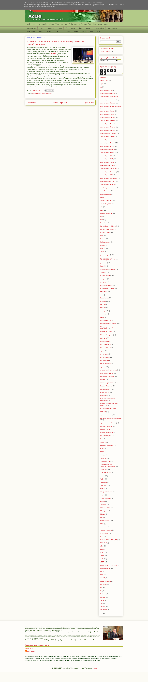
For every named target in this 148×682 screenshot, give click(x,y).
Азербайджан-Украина (107, 165)
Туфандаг (103, 482)
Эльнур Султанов (106, 530)
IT (101, 590)
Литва (102, 317)
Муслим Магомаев (106, 373)
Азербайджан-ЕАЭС (107, 114)
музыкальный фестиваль (108, 370)
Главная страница (60, 103)
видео (88, 28)
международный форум (108, 323)
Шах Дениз (104, 511)
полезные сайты (99, 28)
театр (102, 455)
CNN (101, 575)
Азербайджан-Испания (107, 127)
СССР (102, 451)
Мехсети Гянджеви (106, 335)
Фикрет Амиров (105, 498)
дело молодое (105, 255)
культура (48, 93)
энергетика (104, 533)
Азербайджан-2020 (106, 90)
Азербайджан (31, 28)
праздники (51, 28)
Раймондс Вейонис (106, 432)
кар (101, 295)
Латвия (42, 28)
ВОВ (101, 235)
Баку (101, 210)
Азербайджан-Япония (107, 184)
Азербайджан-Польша (107, 149)
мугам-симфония (106, 363)
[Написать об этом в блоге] (47, 91)
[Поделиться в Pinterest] (53, 91)
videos (84, 31)
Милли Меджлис (105, 341)
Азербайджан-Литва (107, 146)
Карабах (103, 301)
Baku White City (105, 568)
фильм (102, 501)
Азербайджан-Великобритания (110, 106)
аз (101, 87)
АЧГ (101, 207)
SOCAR (102, 597)
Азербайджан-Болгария (108, 103)
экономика (103, 527)
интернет (103, 282)
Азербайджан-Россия (38, 93)
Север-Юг (103, 442)
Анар (102, 197)
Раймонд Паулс (105, 429)
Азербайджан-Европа (107, 117)
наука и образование (107, 383)
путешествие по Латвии (108, 423)
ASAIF (102, 552)
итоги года (103, 291)
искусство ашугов (106, 285)
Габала (102, 239)
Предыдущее (89, 103)
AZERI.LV (30, 648)
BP (101, 571)
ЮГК (101, 536)
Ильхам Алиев (105, 275)
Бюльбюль (103, 223)
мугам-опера (104, 360)
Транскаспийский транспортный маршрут (108, 465)
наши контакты (112, 28)
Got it (122, 4)
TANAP (102, 600)
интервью (103, 279)
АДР (101, 84)
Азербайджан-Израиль (107, 120)
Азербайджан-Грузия (107, 111)
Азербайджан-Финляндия (108, 168)
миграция (103, 338)
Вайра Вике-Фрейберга (108, 226)
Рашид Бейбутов (105, 435)
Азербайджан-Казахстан (108, 133)
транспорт (103, 469)
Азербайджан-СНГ (106, 156)
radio (68, 31)
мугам (102, 351)
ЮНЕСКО (103, 543)
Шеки (102, 517)
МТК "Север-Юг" (105, 344)
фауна (102, 495)
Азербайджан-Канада (107, 136)
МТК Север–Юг (105, 347)
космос (102, 307)
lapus (91, 31)
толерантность (105, 461)
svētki (49, 31)
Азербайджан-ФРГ (106, 175)
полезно (103, 411)
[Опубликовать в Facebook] (51, 91)
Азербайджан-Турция (107, 162)
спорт (102, 448)
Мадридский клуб (106, 320)
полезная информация (108, 408)
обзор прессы (104, 392)
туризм (102, 476)
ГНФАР (102, 245)
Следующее (31, 103)
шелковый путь (105, 520)
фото (80, 28)
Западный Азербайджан (108, 269)
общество (103, 395)
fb (101, 587)
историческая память (107, 288)
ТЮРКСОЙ (104, 485)
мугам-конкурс (105, 357)
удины (102, 488)
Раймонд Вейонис (106, 426)
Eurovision (103, 584)
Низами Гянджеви (106, 386)
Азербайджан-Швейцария (108, 178)
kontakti (99, 31)
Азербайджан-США (106, 159)
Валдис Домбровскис (107, 229)
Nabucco (103, 594)
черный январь (105, 508)
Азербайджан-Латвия (107, 143)
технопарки (104, 458)
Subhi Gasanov (31, 651)
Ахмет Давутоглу (105, 204)
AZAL (102, 559)
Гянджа (102, 248)
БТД (101, 216)
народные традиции (107, 376)
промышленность (106, 415)
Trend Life (53, 53)
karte (56, 31)
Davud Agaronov (105, 581)
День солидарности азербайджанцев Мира (107, 258)
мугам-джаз (104, 354)
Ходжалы (103, 504)
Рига (101, 439)
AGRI (102, 549)
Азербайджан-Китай (107, 140)
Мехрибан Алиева (106, 331)
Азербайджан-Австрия (107, 93)
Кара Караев (104, 298)
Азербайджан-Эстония (107, 181)
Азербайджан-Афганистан (109, 96)
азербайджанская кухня (108, 188)
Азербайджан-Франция (108, 172)
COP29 (102, 578)
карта (60, 28)
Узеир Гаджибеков (106, 492)
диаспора (103, 263)
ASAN (102, 555)
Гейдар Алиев (105, 242)
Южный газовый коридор (108, 539)
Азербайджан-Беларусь (108, 100)
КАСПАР (103, 304)
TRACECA (103, 610)
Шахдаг (102, 514)
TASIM (102, 606)
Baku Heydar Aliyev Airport (108, 565)
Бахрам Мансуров (106, 213)
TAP (101, 603)
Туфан (102, 479)
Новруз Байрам (105, 389)
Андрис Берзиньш (106, 200)
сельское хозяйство (106, 445)
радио (73, 28)
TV (66, 28)
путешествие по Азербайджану (110, 418)
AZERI (102, 562)
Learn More (113, 4)
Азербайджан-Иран (106, 124)
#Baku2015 (104, 80)
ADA (101, 546)
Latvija (41, 31)
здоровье (103, 272)
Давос (102, 251)
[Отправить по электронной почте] (46, 91)
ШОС (102, 523)
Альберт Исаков (105, 194)
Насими (103, 379)
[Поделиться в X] (49, 91)
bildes (76, 31)
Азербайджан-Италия (107, 130)
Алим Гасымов (105, 191)
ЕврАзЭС (103, 266)
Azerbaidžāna (31, 31)
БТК (101, 220)
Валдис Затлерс (105, 232)
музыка (102, 367)
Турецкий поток (105, 472)
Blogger (95, 668)
